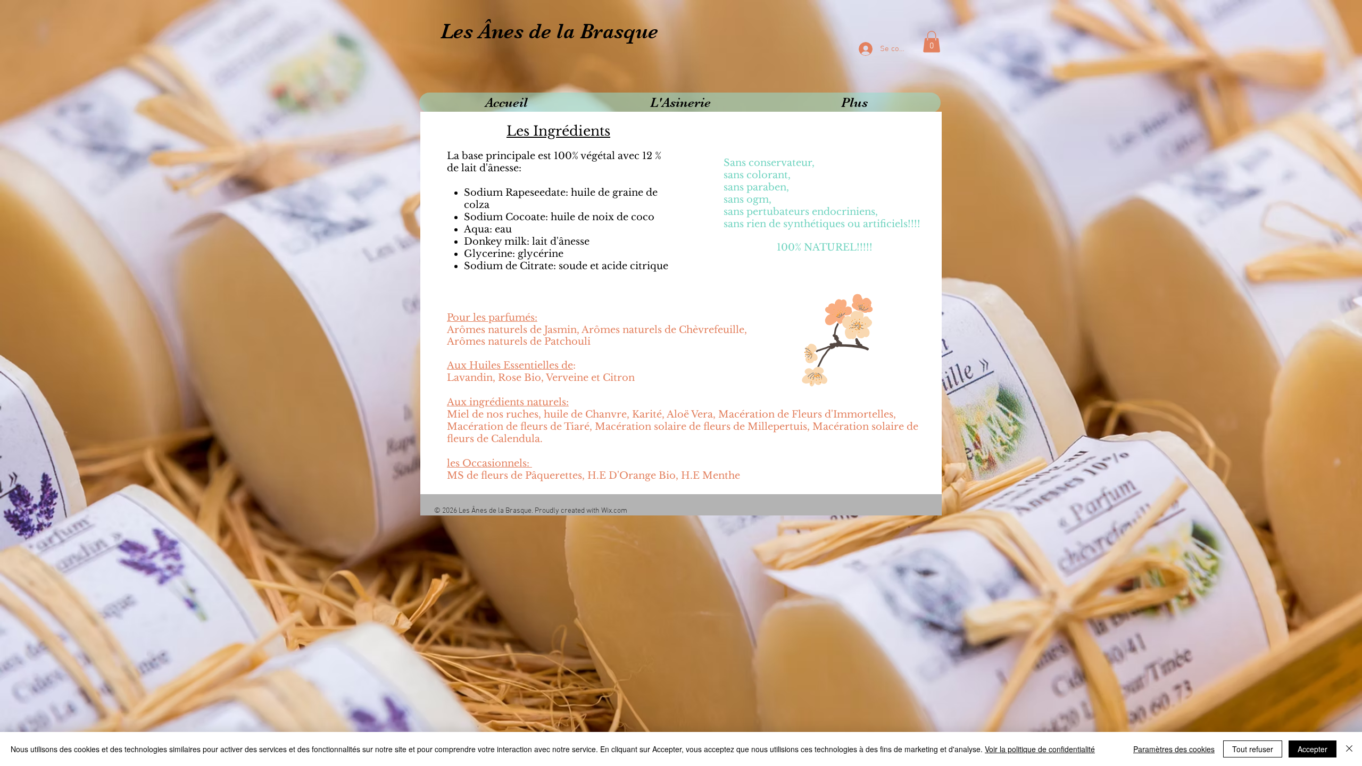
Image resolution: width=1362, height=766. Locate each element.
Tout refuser (1252, 749)
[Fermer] (1349, 748)
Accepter (1312, 749)
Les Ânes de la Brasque (549, 31)
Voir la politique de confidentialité (1040, 749)
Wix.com (614, 510)
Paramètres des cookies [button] (1174, 749)
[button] (932, 42)
